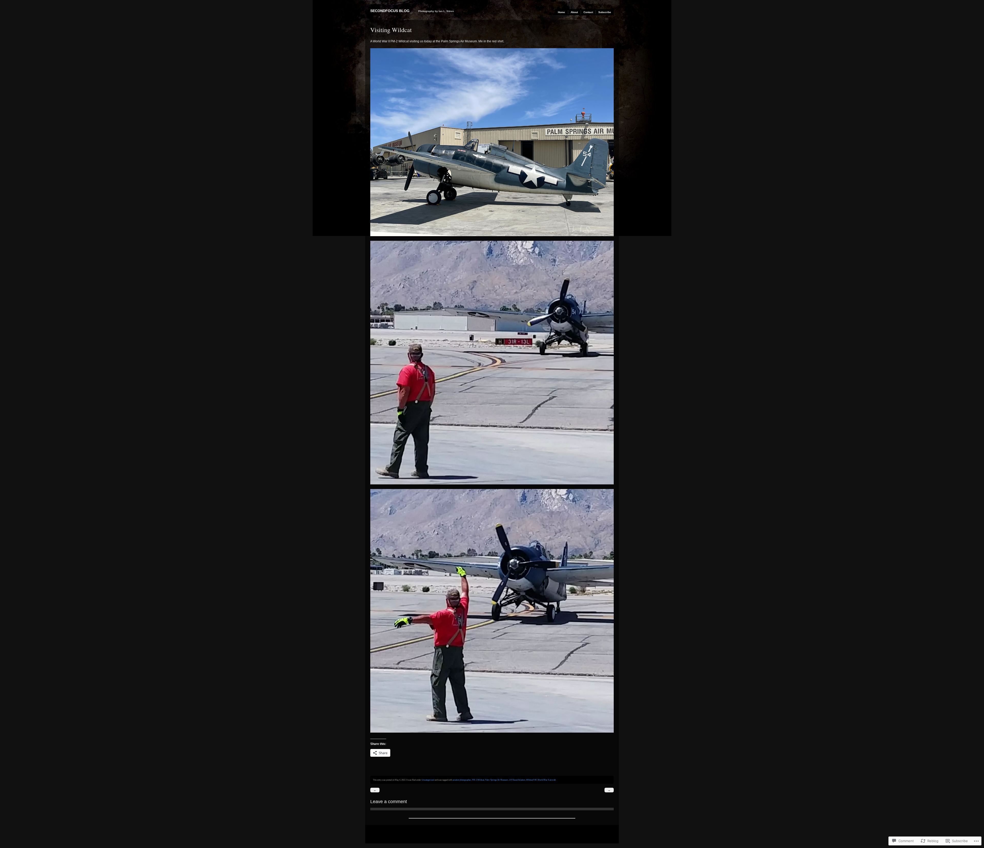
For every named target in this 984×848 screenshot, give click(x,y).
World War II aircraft (547, 780)
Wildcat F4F (531, 780)
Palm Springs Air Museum (496, 780)
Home (561, 12)
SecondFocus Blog (389, 11)
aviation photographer (462, 780)
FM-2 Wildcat (478, 780)
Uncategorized (428, 780)
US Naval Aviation (517, 780)
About (574, 12)
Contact (588, 12)
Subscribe (604, 12)
